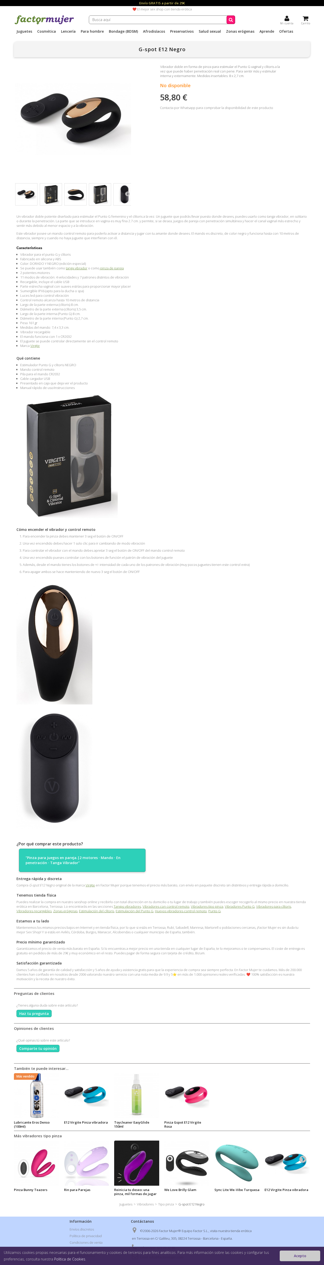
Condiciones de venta (86, 1242)
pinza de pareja (111, 268)
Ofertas (286, 31)
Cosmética (46, 31)
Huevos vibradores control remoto (181, 911)
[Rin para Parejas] (86, 1163)
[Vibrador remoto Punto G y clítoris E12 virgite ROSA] (186, 1095)
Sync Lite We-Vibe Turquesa (236, 1189)
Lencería (68, 31)
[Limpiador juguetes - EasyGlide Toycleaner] (136, 1095)
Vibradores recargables (34, 911)
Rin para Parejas (77, 1189)
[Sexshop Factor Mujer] (44, 23)
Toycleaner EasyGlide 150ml (131, 1124)
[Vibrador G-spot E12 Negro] (51, 194)
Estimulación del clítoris (96, 911)
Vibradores (145, 1204)
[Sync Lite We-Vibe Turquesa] (236, 1163)
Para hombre (92, 31)
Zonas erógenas (240, 31)
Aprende (266, 31)
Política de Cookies (69, 1259)
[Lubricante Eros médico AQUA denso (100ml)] (36, 1095)
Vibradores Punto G (240, 906)
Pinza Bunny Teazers (30, 1189)
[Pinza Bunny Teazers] (36, 1163)
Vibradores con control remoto (166, 906)
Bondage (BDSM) (123, 31)
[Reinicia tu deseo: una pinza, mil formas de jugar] (136, 1163)
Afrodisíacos (154, 31)
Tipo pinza (166, 1204)
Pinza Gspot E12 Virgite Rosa (182, 1124)
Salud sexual (210, 31)
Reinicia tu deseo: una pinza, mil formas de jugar (135, 1191)
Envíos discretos (82, 1229)
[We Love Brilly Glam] (186, 1163)
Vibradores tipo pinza (207, 906)
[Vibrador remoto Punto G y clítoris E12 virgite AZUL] (86, 1095)
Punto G (214, 911)
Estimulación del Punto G (134, 911)
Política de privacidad (86, 1236)
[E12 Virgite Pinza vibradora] (287, 1163)
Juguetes (24, 31)
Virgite (35, 345)
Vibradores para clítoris (273, 906)
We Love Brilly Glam (180, 1189)
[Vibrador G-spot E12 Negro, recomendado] (26, 194)
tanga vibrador (76, 268)
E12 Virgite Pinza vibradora (86, 1122)
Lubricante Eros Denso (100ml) (32, 1124)
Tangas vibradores (127, 906)
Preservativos (182, 31)
